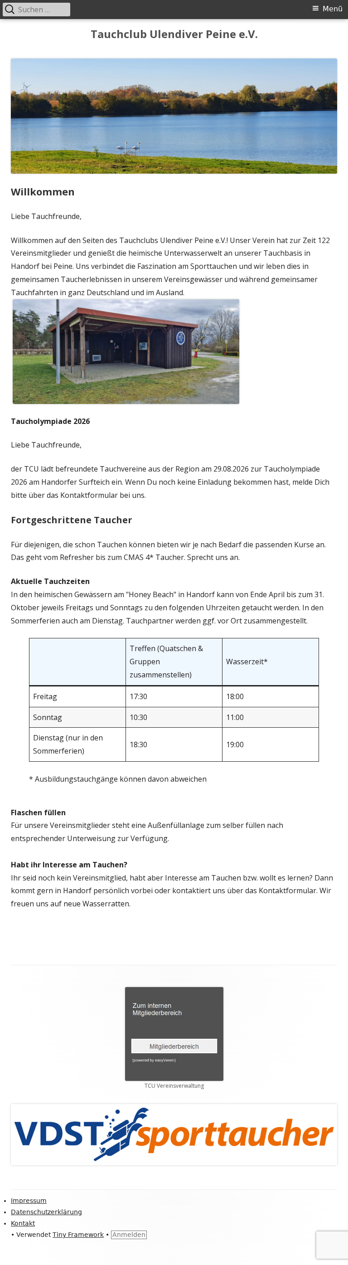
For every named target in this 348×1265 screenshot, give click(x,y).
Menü (333, 9)
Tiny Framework (78, 1234)
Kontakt (23, 1223)
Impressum (29, 1200)
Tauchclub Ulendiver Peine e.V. (174, 34)
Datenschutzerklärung (46, 1212)
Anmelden (128, 1234)
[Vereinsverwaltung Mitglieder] (174, 1033)
